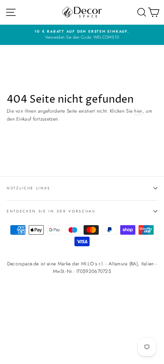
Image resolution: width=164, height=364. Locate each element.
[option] (82, 35)
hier (138, 110)
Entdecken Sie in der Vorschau (51, 211)
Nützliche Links (29, 188)
